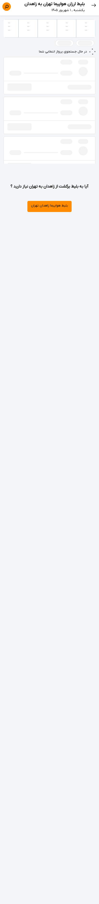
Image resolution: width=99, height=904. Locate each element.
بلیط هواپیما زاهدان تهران (49, 205)
